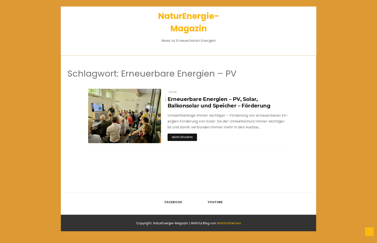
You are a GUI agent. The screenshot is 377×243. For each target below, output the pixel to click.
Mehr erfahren (182, 137)
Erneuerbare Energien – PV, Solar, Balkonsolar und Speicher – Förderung (219, 102)
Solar (172, 92)
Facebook (173, 202)
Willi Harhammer (112, 91)
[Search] (299, 28)
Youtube (215, 202)
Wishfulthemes (229, 223)
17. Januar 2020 (145, 91)
